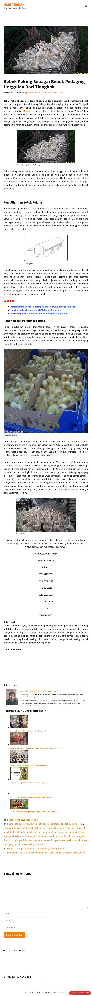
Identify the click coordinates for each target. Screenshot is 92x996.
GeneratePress (61, 992)
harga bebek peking (36, 827)
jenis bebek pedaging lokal (50, 832)
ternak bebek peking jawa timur (29, 844)
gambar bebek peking (14, 827)
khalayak (27, 111)
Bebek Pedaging (15, 819)
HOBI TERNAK (14, 4)
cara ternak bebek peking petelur (67, 823)
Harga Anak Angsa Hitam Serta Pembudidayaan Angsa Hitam (36, 848)
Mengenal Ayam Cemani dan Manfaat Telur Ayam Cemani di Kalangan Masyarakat (46, 852)
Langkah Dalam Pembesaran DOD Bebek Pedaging (35, 310)
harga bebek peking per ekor (61, 827)
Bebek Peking (31, 819)
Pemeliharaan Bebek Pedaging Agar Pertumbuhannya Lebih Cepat (44, 306)
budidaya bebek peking (38, 823)
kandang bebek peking (36, 836)
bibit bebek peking (16, 823)
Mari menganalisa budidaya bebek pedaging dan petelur (39, 313)
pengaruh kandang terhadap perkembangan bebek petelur (44, 840)
